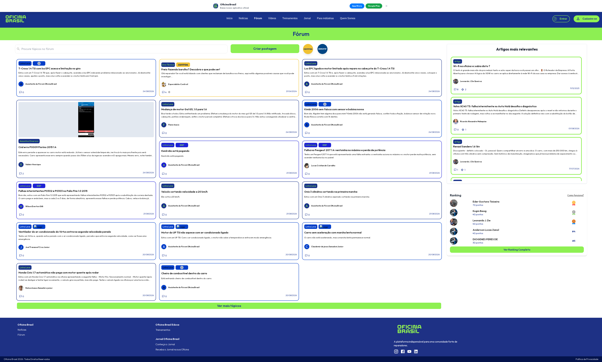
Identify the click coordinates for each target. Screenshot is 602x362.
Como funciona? (575, 195)
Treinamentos (290, 18)
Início (229, 18)
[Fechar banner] (386, 6)
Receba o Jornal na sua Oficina (172, 349)
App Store (357, 6)
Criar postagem (265, 49)
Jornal (307, 18)
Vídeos (272, 18)
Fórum (258, 18)
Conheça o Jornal (165, 344)
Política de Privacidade (587, 359)
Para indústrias (325, 18)
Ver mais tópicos (229, 306)
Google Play (374, 6)
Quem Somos (347, 18)
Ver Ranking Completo (517, 249)
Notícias (243, 18)
